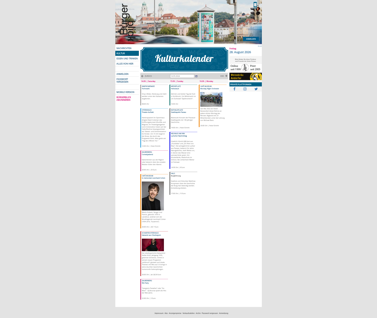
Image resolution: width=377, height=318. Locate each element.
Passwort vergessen (210, 313)
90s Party (145, 283)
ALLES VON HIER (124, 63)
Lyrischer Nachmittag (179, 136)
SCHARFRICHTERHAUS (150, 233)
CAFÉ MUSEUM (147, 176)
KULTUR (120, 53)
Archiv (198, 313)
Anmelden (251, 39)
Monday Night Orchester (209, 88)
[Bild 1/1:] (153, 196)
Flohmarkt (146, 88)
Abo (166, 313)
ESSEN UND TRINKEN (127, 58)
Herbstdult (175, 88)
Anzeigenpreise (175, 313)
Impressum (159, 313)
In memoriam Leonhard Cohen (153, 178)
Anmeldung (223, 313)
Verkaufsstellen (188, 313)
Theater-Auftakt (148, 112)
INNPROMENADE (148, 86)
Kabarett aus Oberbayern (151, 235)
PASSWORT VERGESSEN (122, 80)
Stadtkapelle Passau (178, 112)
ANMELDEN (122, 73)
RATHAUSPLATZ (177, 110)
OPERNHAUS (147, 110)
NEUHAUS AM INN (178, 133)
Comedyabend (147, 154)
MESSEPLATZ (176, 86)
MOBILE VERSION (125, 92)
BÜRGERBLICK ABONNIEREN (123, 98)
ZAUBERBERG (147, 152)
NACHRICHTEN (123, 48)
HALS (173, 173)
